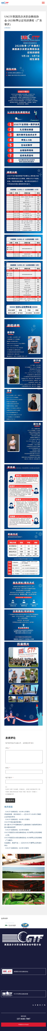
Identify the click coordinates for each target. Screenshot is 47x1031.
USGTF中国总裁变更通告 (13, 822)
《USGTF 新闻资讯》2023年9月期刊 (16, 830)
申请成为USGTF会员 (23, 1024)
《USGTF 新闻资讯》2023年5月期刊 (16, 848)
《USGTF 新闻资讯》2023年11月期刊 (17, 819)
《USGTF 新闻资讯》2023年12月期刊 (17, 811)
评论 (7, 748)
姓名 (7, 768)
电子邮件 (9, 777)
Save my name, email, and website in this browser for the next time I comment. (22, 792)
